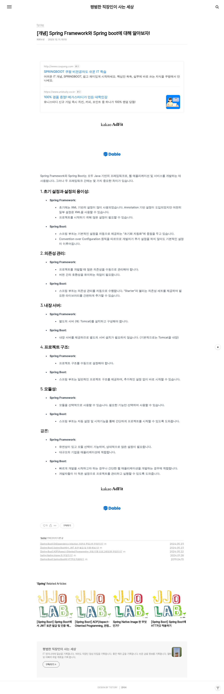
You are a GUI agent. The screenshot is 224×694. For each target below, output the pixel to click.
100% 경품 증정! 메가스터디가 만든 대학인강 (75, 97)
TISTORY (113, 687)
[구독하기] (217, 347)
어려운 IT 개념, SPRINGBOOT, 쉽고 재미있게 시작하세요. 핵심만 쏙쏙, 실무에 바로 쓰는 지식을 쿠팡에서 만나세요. (112, 78)
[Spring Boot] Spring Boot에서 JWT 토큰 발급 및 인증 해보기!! (69, 547)
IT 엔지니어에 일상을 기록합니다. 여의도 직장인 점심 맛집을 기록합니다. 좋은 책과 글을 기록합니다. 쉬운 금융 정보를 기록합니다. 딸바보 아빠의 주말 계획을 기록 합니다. (107, 655)
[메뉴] (9, 7)
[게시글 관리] (55, 525)
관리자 (124, 687)
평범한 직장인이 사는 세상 (112, 7)
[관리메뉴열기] (217, 687)
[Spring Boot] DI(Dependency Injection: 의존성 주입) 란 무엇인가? (71, 543)
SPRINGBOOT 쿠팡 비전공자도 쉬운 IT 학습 (75, 71)
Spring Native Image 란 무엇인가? (56, 555)
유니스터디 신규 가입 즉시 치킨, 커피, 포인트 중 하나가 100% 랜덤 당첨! (89, 102)
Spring (43, 538)
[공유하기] (50, 525)
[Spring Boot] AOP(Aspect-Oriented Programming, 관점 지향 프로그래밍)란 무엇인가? (81, 551)
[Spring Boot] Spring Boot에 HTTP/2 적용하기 (62, 559)
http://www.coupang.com (58, 66)
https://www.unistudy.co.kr (59, 91)
